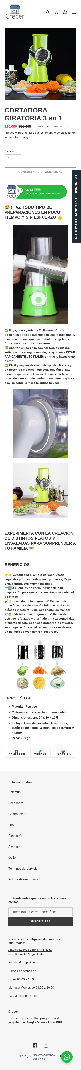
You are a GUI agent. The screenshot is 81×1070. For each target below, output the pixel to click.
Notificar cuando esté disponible (76, 206)
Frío (11, 825)
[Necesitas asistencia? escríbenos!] (67, 1057)
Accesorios (16, 803)
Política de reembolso (23, 879)
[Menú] (74, 11)
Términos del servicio (22, 868)
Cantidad (10, 151)
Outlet (12, 857)
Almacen (14, 846)
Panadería (15, 835)
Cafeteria (14, 792)
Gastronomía (17, 814)
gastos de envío (45, 132)
